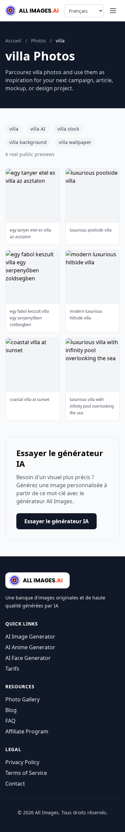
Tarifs (12, 668)
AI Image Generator (30, 636)
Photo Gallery (22, 699)
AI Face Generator (28, 658)
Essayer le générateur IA (56, 521)
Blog (11, 710)
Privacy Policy (22, 762)
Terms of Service (26, 773)
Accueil (13, 40)
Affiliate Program (26, 731)
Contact (15, 783)
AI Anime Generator (30, 647)
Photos (38, 40)
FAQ (10, 720)
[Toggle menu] (113, 10)
